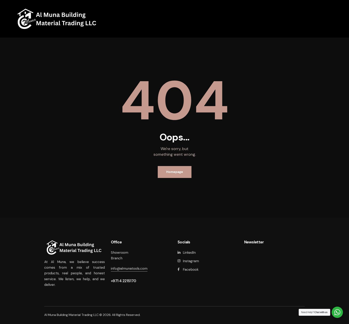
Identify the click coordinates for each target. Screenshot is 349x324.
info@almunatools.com (129, 268)
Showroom (119, 252)
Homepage (174, 172)
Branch (116, 258)
